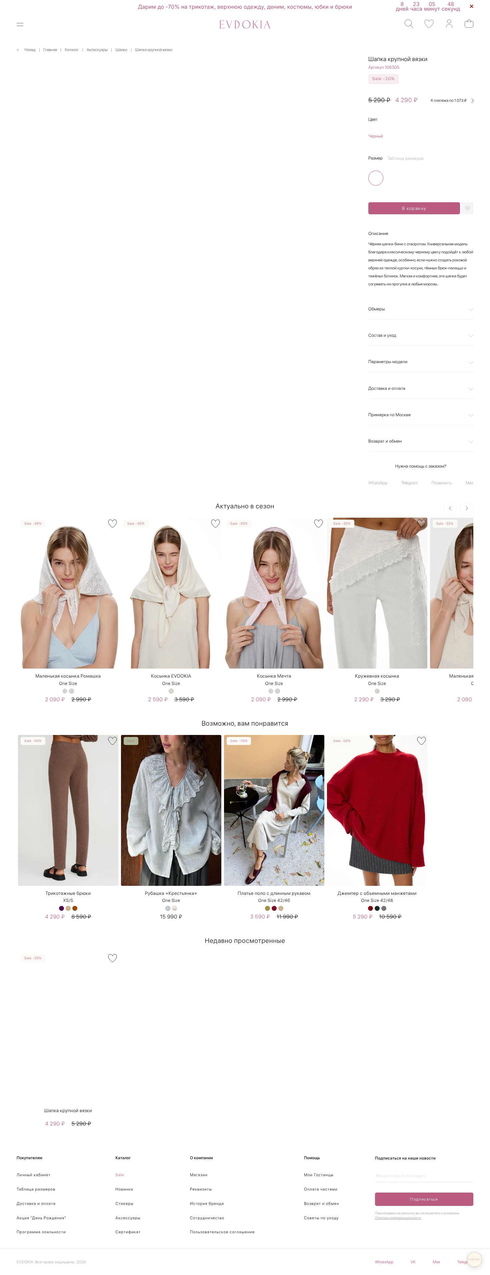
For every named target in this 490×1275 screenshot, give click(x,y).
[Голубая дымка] (167, 908)
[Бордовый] (274, 908)
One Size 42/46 (274, 900)
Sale (120, 1175)
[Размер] (375, 178)
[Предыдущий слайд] (450, 508)
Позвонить (442, 483)
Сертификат (128, 1232)
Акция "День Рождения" (41, 1218)
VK (413, 1262)
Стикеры (125, 1203)
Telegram (409, 483)
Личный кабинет (34, 1175)
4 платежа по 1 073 (449, 100)
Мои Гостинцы (319, 1175)
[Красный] (370, 908)
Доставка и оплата (386, 388)
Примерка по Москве (389, 415)
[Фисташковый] (267, 908)
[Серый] (383, 908)
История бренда (207, 1203)
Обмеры (376, 309)
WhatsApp (377, 483)
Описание (378, 233)
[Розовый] (71, 691)
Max (469, 483)
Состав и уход (382, 335)
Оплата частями (321, 1189)
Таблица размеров (36, 1189)
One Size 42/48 (377, 900)
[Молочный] (174, 908)
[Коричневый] (74, 908)
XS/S (68, 900)
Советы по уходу (321, 1218)
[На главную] (245, 24)
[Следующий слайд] (466, 508)
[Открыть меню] (24, 24)
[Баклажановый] (61, 908)
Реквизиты (201, 1189)
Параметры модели (387, 361)
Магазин (199, 1175)
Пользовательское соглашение (222, 1232)
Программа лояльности (41, 1232)
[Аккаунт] (445, 23)
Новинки (125, 1189)
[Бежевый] (171, 691)
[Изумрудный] (377, 908)
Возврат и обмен (385, 441)
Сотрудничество (207, 1218)
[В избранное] (112, 523)
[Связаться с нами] (474, 1259)
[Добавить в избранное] (467, 208)
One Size (68, 683)
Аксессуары (128, 1218)
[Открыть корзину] (465, 23)
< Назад (26, 49)
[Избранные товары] (425, 23)
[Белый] (64, 691)
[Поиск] (405, 23)
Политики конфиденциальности (398, 1218)
